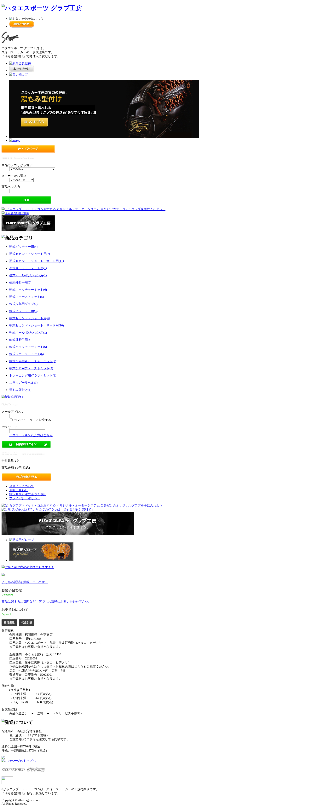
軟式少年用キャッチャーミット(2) (32, 361)
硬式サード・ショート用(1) (28, 268)
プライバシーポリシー (24, 498)
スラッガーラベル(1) (23, 382)
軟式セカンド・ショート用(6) (29, 318)
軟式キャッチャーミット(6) (28, 346)
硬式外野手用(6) (20, 282)
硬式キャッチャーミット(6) (28, 289)
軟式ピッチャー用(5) (23, 311)
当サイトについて (21, 486)
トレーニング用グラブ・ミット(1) (32, 375)
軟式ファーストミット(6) (26, 354)
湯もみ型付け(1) (20, 389)
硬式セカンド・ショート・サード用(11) (36, 261)
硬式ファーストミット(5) (26, 296)
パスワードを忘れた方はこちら (31, 435)
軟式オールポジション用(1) (28, 332)
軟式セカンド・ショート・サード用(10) (36, 325)
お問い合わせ (18, 490)
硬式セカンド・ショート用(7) (29, 253)
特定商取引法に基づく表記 (27, 494)
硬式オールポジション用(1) (28, 275)
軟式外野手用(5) (20, 339)
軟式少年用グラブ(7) (23, 304)
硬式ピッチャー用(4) (23, 246)
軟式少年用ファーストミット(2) (31, 368)
